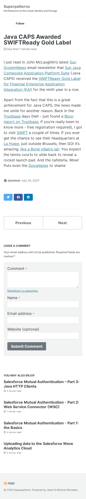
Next (62, 223)
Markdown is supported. (22, 290)
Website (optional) (23, 329)
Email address (20, 313)
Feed (11, 483)
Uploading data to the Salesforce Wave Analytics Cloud (38, 445)
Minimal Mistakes (67, 489)
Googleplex (38, 165)
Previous (23, 223)
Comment (17, 268)
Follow (20, 23)
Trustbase (12, 116)
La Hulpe (11, 143)
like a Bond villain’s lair (39, 149)
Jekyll (50, 489)
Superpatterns (30, 8)
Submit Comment (26, 346)
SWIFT (22, 132)
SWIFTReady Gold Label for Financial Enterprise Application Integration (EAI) (42, 84)
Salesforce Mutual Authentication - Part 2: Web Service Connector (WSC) (41, 404)
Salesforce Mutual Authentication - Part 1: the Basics (41, 425)
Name (13, 297)
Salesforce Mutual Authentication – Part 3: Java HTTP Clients (41, 384)
